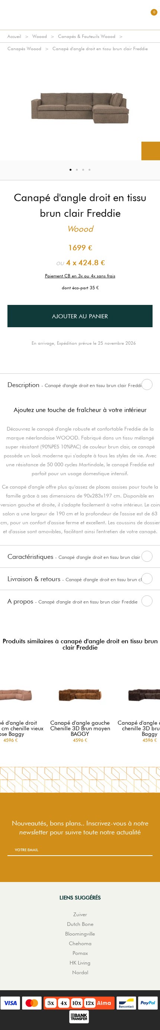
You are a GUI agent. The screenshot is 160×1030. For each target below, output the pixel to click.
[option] (80, 107)
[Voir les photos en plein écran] (150, 151)
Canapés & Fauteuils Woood (86, 36)
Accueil (14, 36)
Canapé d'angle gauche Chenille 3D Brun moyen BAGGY (80, 728)
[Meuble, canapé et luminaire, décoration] (80, 15)
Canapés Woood (24, 48)
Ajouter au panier (80, 316)
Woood (39, 36)
